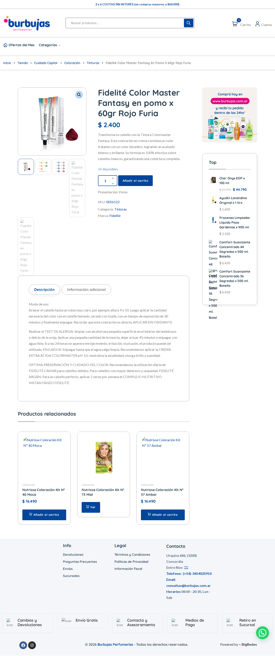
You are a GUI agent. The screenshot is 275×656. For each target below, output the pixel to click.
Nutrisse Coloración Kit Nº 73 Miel (103, 492)
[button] (79, 95)
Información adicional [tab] (86, 289)
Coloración (72, 63)
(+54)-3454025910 (197, 573)
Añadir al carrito (135, 181)
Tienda (22, 63)
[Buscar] (188, 23)
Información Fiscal (128, 569)
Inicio (7, 63)
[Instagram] (32, 645)
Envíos (68, 569)
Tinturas (93, 63)
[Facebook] (23, 645)
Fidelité (115, 216)
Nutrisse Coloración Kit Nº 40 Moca (43, 492)
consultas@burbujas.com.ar (188, 585)
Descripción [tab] (44, 289)
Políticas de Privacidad (131, 562)
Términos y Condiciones (132, 554)
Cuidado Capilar (46, 63)
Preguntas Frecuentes (80, 562)
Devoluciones (73, 554)
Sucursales (71, 576)
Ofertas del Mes (22, 45)
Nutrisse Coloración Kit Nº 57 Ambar (162, 492)
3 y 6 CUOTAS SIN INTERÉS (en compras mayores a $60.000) (137, 4)
